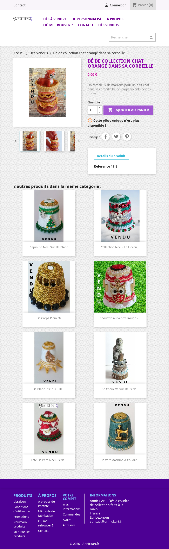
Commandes (71, 514)
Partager (105, 136)
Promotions (21, 517)
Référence (102, 166)
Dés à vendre (55, 19)
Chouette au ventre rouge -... (120, 318)
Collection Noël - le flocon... (120, 247)
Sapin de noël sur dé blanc (49, 247)
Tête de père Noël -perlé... (49, 460)
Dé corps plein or (49, 318)
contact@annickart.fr (106, 521)
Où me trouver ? (58, 25)
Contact (19, 5)
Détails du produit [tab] (111, 156)
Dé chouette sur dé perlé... (120, 389)
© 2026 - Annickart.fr (84, 544)
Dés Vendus (108, 25)
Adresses (69, 525)
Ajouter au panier (128, 109)
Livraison (19, 501)
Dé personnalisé (87, 19)
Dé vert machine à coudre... (120, 460)
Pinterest (127, 136)
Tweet (116, 136)
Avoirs (67, 520)
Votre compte (69, 497)
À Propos (115, 19)
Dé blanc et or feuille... (49, 389)
